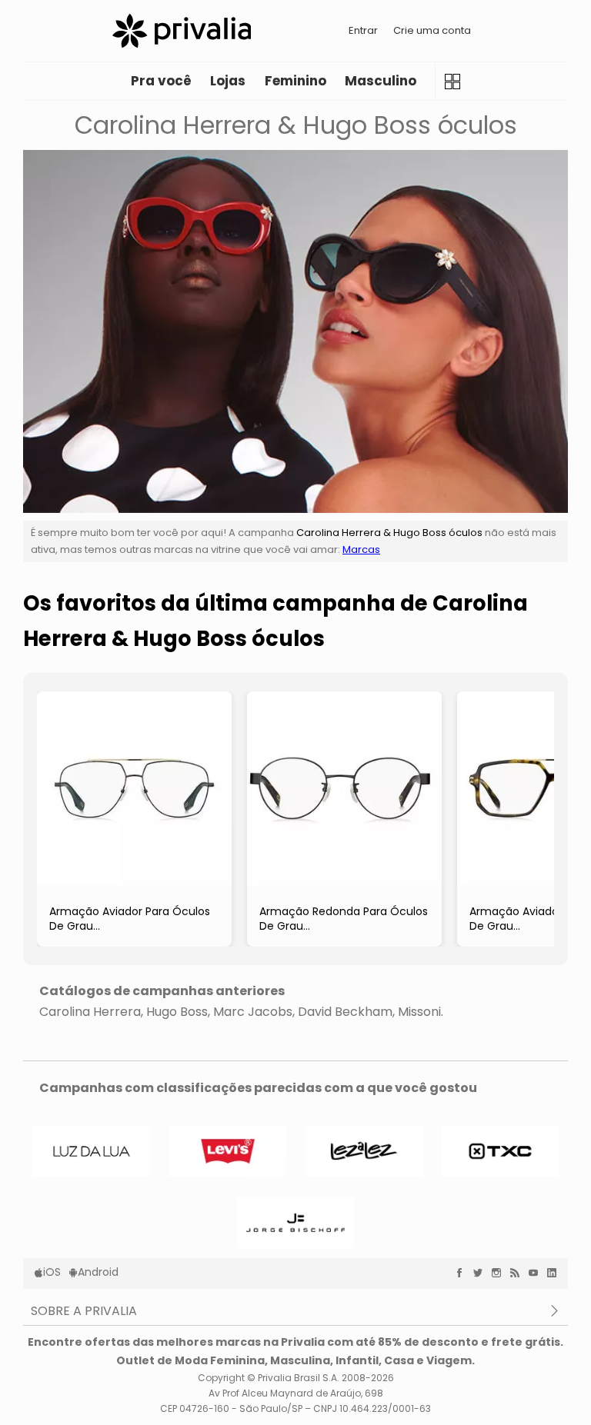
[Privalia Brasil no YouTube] (537, 1273)
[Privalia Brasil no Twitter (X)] (481, 1273)
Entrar (363, 30)
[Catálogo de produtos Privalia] (452, 81)
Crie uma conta (432, 30)
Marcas (361, 549)
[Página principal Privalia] (181, 31)
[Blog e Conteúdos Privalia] (518, 1273)
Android (98, 1272)
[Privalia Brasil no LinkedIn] (555, 1273)
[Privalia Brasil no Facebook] (463, 1273)
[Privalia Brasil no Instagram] (500, 1273)
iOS (52, 1272)
